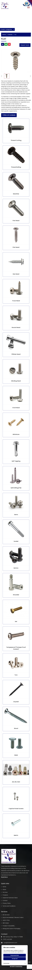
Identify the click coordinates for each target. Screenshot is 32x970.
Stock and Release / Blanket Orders (13, 917)
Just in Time (6, 920)
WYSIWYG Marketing (16, 966)
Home (4, 34)
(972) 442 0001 (7, 939)
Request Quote (25, 45)
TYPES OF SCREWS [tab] (8, 115)
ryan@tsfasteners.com (10, 942)
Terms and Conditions (9, 906)
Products (5, 895)
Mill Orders (6, 923)
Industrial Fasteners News (10, 898)
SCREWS (10, 34)
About (4, 889)
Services (5, 892)
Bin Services (6, 915)
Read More (4, 877)
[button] (28, 8)
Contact (5, 900)
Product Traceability (9, 926)
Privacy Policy (7, 903)
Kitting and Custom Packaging (11, 928)
